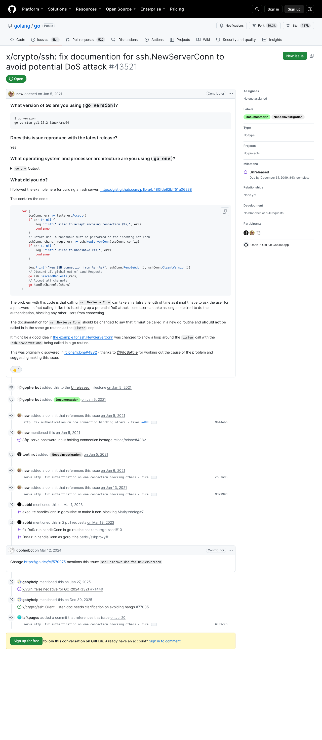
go (37, 26)
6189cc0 (221, 624)
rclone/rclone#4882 (80, 352)
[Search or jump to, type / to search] (257, 9)
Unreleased (80, 387)
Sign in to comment (165, 641)
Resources (86, 9)
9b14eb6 (221, 422)
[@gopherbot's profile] (11, 550)
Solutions (57, 9)
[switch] (16, 369)
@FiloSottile (127, 352)
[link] (29, 387)
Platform (30, 9)
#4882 (145, 422)
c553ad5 (221, 477)
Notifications (235, 25)
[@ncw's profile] (11, 93)
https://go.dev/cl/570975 (45, 562)
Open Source (119, 9)
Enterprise (151, 9)
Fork (267, 25)
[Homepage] (12, 9)
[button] (225, 211)
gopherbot (25, 550)
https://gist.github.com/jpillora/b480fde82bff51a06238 (146, 189)
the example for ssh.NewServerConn (83, 337)
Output (27, 168)
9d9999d (221, 494)
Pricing (177, 9)
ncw (19, 94)
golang (22, 26)
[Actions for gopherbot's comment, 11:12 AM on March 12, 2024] (230, 550)
